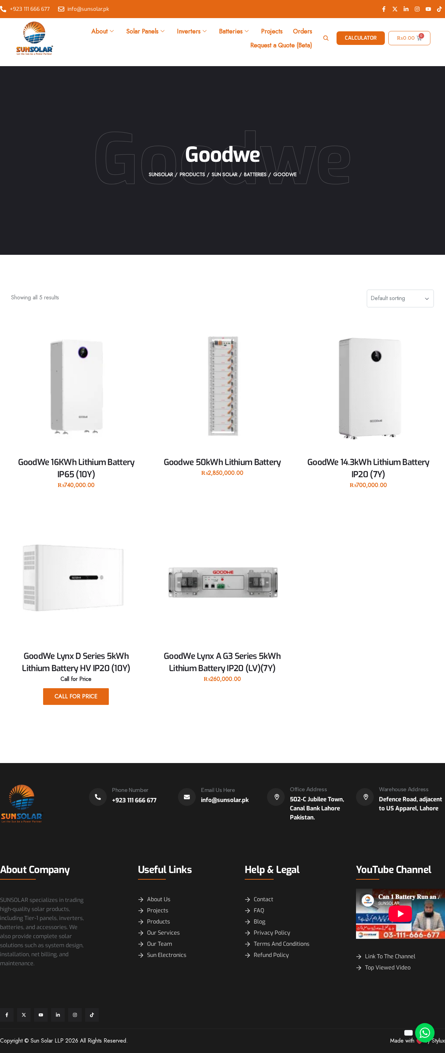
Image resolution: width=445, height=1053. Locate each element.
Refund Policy (271, 955)
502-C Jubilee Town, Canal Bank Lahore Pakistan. (317, 808)
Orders (302, 31)
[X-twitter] (394, 9)
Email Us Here (218, 790)
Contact (263, 899)
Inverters (189, 31)
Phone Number (130, 790)
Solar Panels (142, 31)
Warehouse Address (404, 789)
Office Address (308, 789)
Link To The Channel (390, 956)
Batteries (231, 31)
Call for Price (76, 696)
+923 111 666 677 (134, 800)
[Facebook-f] (383, 9)
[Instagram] (417, 9)
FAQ (259, 910)
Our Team (159, 944)
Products (158, 921)
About (99, 31)
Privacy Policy (272, 932)
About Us (158, 899)
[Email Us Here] (187, 797)
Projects (272, 31)
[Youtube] (428, 9)
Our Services (163, 932)
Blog (259, 921)
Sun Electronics (166, 955)
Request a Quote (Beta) (281, 45)
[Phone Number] (98, 797)
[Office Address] (276, 797)
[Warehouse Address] (365, 797)
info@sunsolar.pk (225, 800)
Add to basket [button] (76, 497)
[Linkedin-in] (406, 9)
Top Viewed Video (388, 967)
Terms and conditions (281, 944)
